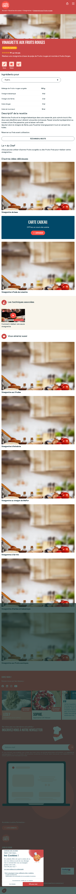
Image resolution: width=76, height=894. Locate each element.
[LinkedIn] (7, 686)
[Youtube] (15, 686)
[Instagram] (11, 686)
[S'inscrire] (71, 747)
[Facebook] (2, 686)
